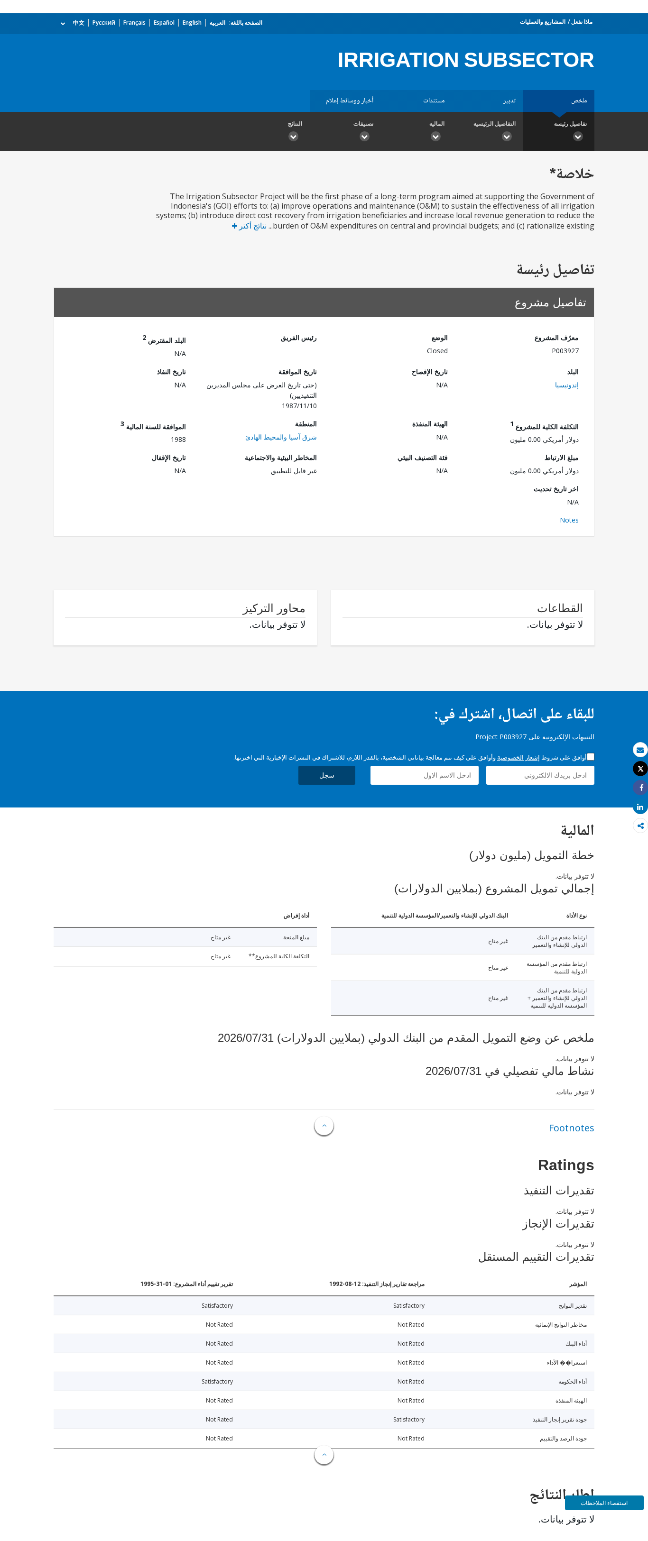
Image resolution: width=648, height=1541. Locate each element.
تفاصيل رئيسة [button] (570, 123)
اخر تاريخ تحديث (556, 488)
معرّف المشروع (557, 337)
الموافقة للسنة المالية (153, 425)
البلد (573, 371)
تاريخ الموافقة (297, 371)
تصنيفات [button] (363, 123)
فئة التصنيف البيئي (423, 457)
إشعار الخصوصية (518, 757)
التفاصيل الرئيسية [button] (494, 123)
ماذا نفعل (581, 22)
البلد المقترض (164, 339)
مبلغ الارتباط (562, 457)
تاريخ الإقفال (169, 457)
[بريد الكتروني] (640, 749)
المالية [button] (436, 123)
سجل (326, 775)
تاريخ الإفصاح (430, 371)
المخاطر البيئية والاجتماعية (281, 457)
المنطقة (306, 423)
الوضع (440, 337)
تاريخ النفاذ (171, 371)
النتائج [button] (295, 123)
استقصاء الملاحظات (604, 1503)
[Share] (640, 787)
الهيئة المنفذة (430, 423)
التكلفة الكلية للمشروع (544, 425)
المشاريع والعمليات (542, 22)
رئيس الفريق (299, 337)
